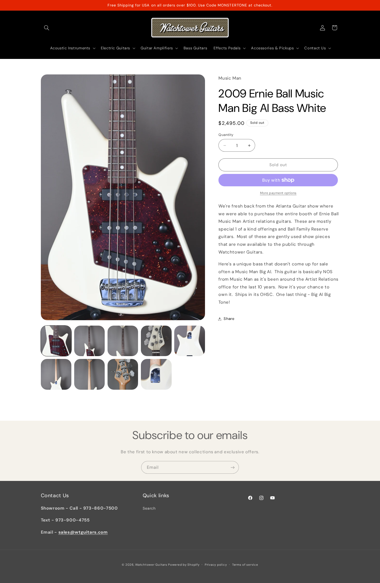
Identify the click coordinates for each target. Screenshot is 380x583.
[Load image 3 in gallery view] (123, 341)
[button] (47, 28)
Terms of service (245, 565)
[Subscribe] (233, 467)
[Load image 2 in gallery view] (89, 341)
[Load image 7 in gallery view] (89, 374)
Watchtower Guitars (151, 565)
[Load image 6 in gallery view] (56, 374)
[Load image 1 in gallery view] (56, 341)
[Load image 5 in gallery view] (189, 341)
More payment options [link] (278, 193)
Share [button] (229, 318)
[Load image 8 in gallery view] (123, 374)
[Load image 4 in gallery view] (156, 341)
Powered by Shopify (183, 565)
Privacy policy (216, 565)
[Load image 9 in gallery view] (156, 374)
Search (149, 508)
